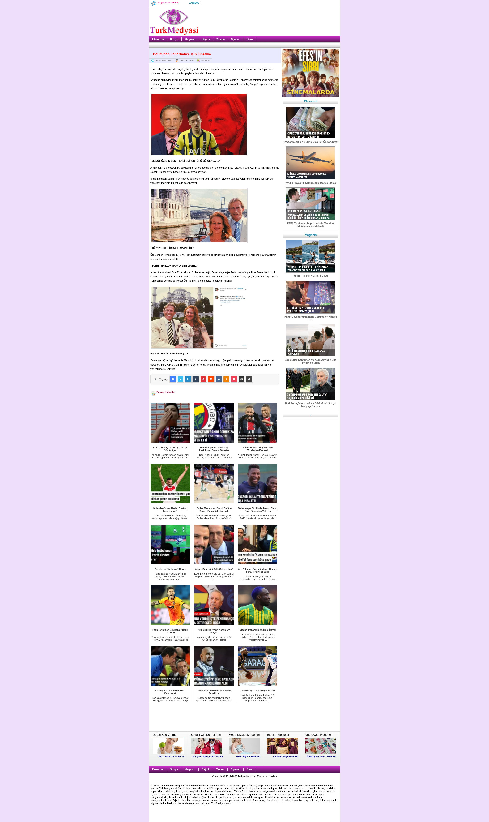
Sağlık (206, 39)
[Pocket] (234, 379)
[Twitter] (180, 379)
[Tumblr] (196, 379)
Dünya (174, 39)
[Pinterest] (203, 379)
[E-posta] (242, 379)
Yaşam (220, 39)
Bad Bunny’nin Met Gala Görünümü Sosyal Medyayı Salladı (310, 405)
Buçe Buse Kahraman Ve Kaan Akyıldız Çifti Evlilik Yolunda (310, 361)
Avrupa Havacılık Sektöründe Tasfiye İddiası (311, 183)
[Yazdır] (249, 379)
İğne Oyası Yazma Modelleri (322, 756)
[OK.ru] (226, 379)
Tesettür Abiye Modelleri (286, 756)
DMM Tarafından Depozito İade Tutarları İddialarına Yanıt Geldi (310, 225)
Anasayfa (194, 3)
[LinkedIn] (188, 379)
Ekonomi (158, 39)
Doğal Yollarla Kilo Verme (171, 756)
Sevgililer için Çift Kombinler (207, 756)
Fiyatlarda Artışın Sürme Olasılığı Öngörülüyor (310, 141)
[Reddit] (211, 379)
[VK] (219, 379)
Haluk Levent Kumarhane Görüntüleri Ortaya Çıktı (310, 318)
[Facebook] (173, 379)
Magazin (190, 39)
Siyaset (235, 39)
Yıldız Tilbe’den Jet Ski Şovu (310, 275)
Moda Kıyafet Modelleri (248, 756)
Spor (250, 39)
